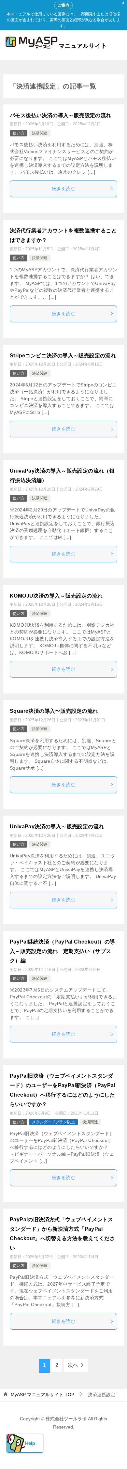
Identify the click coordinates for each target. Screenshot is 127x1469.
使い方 (18, 133)
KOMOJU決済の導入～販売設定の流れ (56, 596)
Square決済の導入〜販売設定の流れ (54, 711)
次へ (73, 1365)
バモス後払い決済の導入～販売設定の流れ (60, 115)
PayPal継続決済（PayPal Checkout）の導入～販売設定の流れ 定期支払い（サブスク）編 (62, 951)
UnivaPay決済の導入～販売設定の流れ (57, 826)
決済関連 (40, 133)
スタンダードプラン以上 (53, 1122)
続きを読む (63, 188)
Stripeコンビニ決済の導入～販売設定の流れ (63, 355)
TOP (42, 1394)
